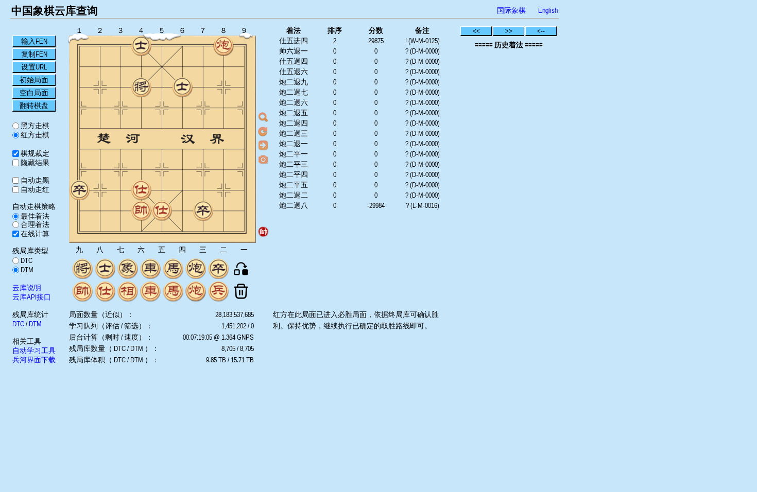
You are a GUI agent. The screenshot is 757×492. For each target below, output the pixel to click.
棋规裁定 (34, 153)
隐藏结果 (34, 163)
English (548, 10)
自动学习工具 (34, 350)
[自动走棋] (263, 145)
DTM (26, 270)
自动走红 (34, 189)
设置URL (34, 67)
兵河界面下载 (34, 360)
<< (476, 31)
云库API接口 (31, 297)
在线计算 (34, 234)
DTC (25, 260)
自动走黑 (34, 180)
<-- (541, 31)
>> (509, 31)
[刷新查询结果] (263, 131)
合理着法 (34, 224)
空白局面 (34, 93)
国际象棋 (511, 10)
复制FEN (34, 54)
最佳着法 (34, 216)
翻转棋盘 (34, 105)
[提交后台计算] (263, 117)
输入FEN (34, 41)
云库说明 (26, 288)
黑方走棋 (34, 125)
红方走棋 (34, 135)
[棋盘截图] (263, 159)
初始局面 (34, 80)
